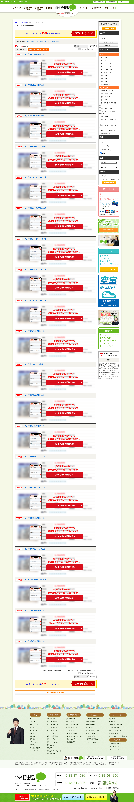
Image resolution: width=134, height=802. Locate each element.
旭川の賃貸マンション (73, 736)
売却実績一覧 (90, 724)
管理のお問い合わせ (109, 269)
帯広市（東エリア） (106, 57)
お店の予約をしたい (109, 199)
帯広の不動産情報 (52, 721)
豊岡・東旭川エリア (106, 94)
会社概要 (32, 736)
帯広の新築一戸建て (53, 724)
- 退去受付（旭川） (115, 749)
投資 (57, 41)
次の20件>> (91, 49)
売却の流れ (90, 727)
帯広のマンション (52, 730)
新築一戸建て (30, 41)
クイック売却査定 (92, 742)
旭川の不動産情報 (52, 736)
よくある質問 (90, 736)
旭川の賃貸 (70, 730)
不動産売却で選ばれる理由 (95, 719)
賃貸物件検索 (70, 719)
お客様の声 (33, 727)
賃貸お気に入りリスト (73, 739)
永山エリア (104, 100)
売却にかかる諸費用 (93, 730)
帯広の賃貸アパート (73, 724)
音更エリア (104, 75)
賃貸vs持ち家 (113, 733)
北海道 (104, 38)
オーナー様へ (84, 8)
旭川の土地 (50, 745)
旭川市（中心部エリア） (108, 91)
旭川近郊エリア (105, 133)
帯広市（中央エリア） (107, 69)
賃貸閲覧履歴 (70, 742)
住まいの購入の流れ (115, 730)
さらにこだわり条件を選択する (110, 179)
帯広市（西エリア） (106, 60)
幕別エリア (104, 78)
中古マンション (107, 150)
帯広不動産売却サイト (93, 739)
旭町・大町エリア (106, 117)
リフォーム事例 (107, 264)
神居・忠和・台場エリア (108, 130)
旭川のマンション (52, 742)
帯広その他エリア (106, 72)
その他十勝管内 (105, 84)
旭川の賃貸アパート (73, 733)
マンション (47, 41)
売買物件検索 (51, 719)
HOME (32, 719)
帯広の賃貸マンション (73, 727)
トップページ (16, 8)
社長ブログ (106, 343)
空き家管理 (106, 258)
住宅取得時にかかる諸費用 (118, 736)
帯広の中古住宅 (52, 727)
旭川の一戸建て (52, 739)
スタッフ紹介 (106, 338)
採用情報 (32, 739)
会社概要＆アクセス (109, 340)
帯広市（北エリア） (106, 66)
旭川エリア (106, 196)
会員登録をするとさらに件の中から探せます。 (44, 33)
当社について (96, 8)
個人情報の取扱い (35, 748)
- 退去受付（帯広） (115, 746)
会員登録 (49, 748)
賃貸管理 (105, 255)
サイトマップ (34, 751)
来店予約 (32, 745)
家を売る (49, 8)
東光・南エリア (105, 97)
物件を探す (28, 8)
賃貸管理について (115, 719)
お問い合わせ (109, 8)
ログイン (123, 1)
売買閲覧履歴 (51, 754)
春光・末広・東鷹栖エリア (108, 108)
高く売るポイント (92, 733)
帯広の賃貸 (70, 721)
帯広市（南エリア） (106, 63)
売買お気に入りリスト (54, 751)
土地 (53, 41)
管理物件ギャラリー (109, 261)
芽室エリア (104, 81)
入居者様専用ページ (115, 744)
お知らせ (105, 335)
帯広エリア (106, 193)
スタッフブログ (107, 346)
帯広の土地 (50, 733)
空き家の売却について (93, 721)
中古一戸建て (39, 41)
